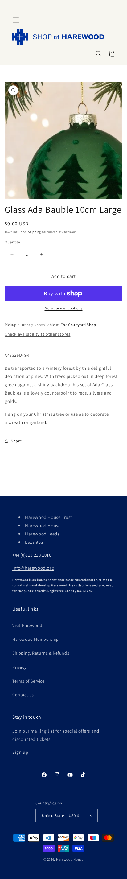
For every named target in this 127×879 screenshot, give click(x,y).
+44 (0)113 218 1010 (32, 555)
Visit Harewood (27, 625)
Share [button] (16, 441)
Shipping (34, 232)
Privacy (19, 667)
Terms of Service (28, 681)
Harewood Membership (35, 639)
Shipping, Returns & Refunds (40, 653)
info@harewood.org (33, 568)
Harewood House (70, 859)
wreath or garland (27, 422)
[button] (16, 20)
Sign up (20, 752)
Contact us (23, 695)
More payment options (64, 308)
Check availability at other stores (37, 334)
